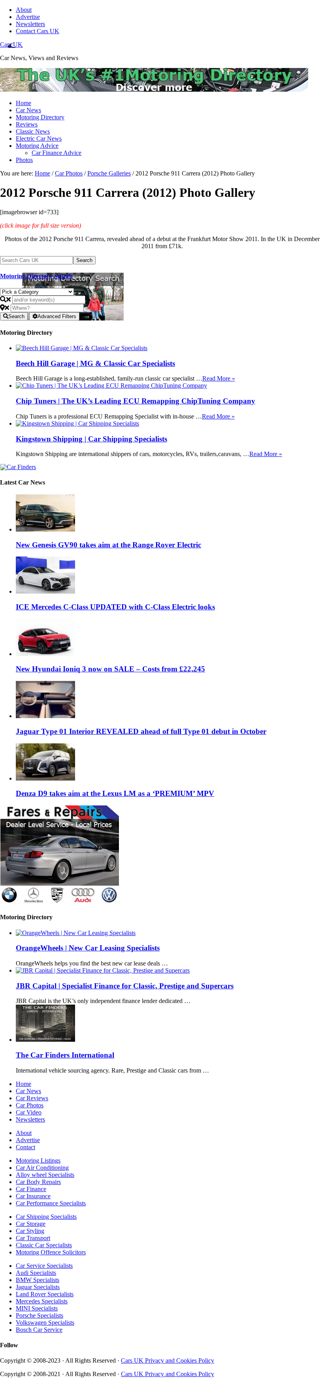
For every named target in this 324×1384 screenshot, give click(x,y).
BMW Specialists (37, 1280)
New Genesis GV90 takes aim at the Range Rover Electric (108, 545)
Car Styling (30, 1230)
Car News (28, 1091)
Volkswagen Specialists (45, 1322)
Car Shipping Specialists (46, 1216)
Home (23, 1083)
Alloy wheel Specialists (45, 1174)
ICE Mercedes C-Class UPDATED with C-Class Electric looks (115, 607)
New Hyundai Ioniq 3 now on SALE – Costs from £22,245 (110, 669)
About (24, 1132)
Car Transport (33, 1238)
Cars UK (11, 44)
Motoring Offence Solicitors (51, 1252)
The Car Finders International (65, 1055)
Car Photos (29, 1105)
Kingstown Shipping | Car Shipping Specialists (91, 439)
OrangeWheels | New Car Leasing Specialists (88, 948)
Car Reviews (32, 1098)
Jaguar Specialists (38, 1287)
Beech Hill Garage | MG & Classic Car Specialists (95, 363)
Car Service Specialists (44, 1265)
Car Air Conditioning (42, 1167)
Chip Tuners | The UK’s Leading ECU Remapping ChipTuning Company (135, 401)
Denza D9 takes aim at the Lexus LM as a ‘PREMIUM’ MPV (115, 793)
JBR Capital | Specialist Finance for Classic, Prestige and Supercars (125, 986)
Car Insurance (33, 1196)
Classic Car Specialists (44, 1245)
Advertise (28, 1140)
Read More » (218, 378)
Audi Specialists (36, 1272)
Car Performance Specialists (51, 1203)
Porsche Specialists (39, 1315)
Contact (25, 1147)
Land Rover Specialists (44, 1294)
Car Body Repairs (38, 1181)
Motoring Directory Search (36, 276)
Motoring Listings (38, 1160)
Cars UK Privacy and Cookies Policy (167, 1360)
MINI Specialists (37, 1308)
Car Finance (31, 1189)
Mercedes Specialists (42, 1301)
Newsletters (30, 1119)
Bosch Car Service (39, 1329)
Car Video (28, 1112)
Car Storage (30, 1223)
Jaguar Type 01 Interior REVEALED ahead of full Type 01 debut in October (141, 731)
